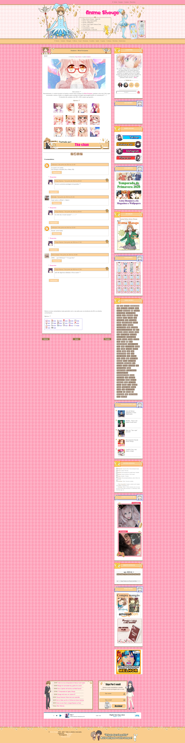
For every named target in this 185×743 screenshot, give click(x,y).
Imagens (119, 351)
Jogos (132, 351)
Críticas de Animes (121, 327)
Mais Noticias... (61, 706)
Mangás (68, 41)
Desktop (137, 332)
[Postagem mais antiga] (107, 340)
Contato (126, 2)
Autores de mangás (130, 313)
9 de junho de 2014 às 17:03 (73, 242)
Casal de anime (120, 320)
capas (126, 394)
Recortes (132, 375)
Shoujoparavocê (120, 379)
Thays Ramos (78, 56)
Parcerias (132, 2)
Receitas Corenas (121, 370)
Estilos (118, 341)
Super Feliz (133, 379)
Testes (126, 382)
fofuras (118, 396)
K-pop (128, 353)
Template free (120, 382)
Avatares (88, 56)
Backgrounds (130, 315)
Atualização (136, 310)
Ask (132, 310)
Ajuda (121, 305)
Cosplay (102, 41)
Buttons (125, 317)
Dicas (118, 334)
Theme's (119, 384)
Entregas (130, 339)
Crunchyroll (130, 325)
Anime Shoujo (124, 308)
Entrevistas (122, 41)
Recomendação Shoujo (122, 372)
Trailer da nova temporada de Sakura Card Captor (71, 683)
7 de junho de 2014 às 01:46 (65, 197)
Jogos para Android (121, 353)
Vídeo (123, 389)
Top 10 (129, 384)
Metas (127, 358)
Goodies (91, 41)
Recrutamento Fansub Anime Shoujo (132, 440)
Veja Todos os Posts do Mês (129, 581)
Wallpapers (119, 391)
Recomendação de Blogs (123, 375)
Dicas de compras (121, 336)
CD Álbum (130, 317)
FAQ (127, 341)
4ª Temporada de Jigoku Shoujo (66, 691)
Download (124, 339)
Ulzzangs (133, 387)
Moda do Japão (133, 358)
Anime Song (131, 308)
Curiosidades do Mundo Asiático (124, 329)
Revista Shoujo (120, 377)
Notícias (125, 360)
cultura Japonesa (133, 394)
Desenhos (131, 332)
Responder (56, 172)
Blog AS (136, 315)
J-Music (124, 351)
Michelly (53, 197)
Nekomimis (119, 360)
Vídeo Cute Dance (130, 389)
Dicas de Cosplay (125, 334)
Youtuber (128, 391)
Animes (63, 41)
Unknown (54, 164)
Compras (135, 322)
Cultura (128, 327)
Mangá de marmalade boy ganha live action (69, 685)
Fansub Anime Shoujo (122, 344)
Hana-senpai (55, 254)
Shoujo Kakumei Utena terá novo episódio (68, 697)
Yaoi (124, 391)
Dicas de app (133, 334)
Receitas (115, 41)
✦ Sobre (114, 2)
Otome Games (127, 363)
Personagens (132, 365)
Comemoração (132, 320)
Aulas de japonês (121, 313)
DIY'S (137, 329)
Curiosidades (134, 327)
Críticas (74, 41)
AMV (118, 305)
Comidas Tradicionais (127, 322)
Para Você (119, 365)
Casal (80, 41)
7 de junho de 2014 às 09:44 (73, 211)
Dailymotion (119, 332)
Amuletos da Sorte (134, 305)
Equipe (120, 2)
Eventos (123, 341)
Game (118, 348)
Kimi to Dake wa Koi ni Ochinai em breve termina (70, 700)
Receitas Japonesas (131, 370)
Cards (135, 317)
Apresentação (126, 310)
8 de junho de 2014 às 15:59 (66, 227)
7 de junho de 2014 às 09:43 (73, 181)
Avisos (123, 315)
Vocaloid (119, 389)
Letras (128, 356)
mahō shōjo (124, 396)
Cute (134, 329)
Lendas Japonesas (121, 356)
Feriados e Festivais (133, 344)
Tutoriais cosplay (126, 387)
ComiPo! (119, 322)
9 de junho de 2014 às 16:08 (68, 254)
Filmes (118, 346)
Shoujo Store (132, 377)
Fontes (122, 346)
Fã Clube (137, 346)
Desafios (125, 332)
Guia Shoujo (129, 348)
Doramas (85, 41)
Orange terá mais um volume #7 (66, 694)
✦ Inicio (56, 41)
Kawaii (132, 353)
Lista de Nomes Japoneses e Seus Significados (131, 412)
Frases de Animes (130, 346)
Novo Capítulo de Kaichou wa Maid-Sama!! (69, 688)
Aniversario (119, 310)
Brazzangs (119, 317)
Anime (118, 308)
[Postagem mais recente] (46, 340)
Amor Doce (126, 305)
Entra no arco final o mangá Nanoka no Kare (68, 703)
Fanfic (130, 341)
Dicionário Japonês (131, 336)
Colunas (108, 41)
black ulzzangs (120, 394)
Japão (97, 41)
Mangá (118, 358)
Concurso (119, 325)
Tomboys (124, 384)
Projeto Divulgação (121, 368)
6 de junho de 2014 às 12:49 (66, 164)
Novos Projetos (131, 360)
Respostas (53, 177)
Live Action (133, 356)
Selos (126, 377)
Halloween (135, 348)
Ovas (133, 363)
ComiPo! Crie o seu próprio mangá (131, 450)
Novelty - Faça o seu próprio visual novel (131, 421)
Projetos (129, 368)
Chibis (126, 320)
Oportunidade (120, 363)
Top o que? (134, 384)
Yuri (132, 391)
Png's (137, 365)
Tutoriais (119, 387)
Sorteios (128, 379)
